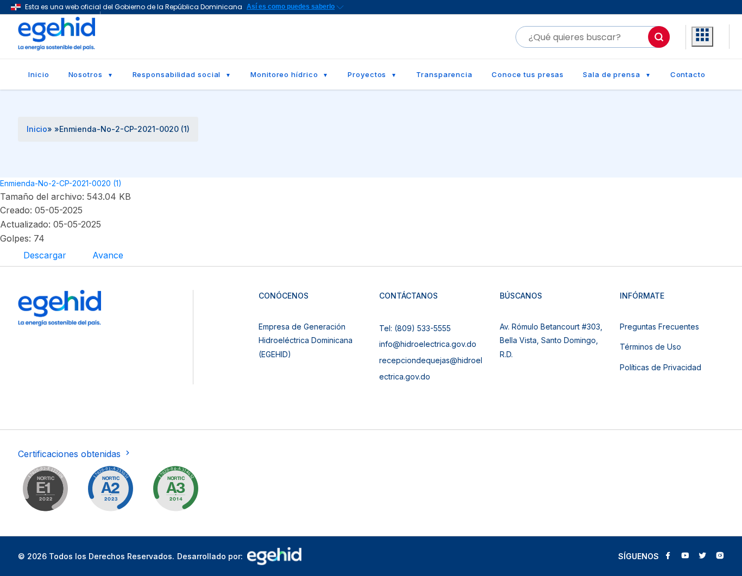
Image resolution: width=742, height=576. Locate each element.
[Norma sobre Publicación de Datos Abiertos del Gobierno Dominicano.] (175, 490)
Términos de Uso (650, 346)
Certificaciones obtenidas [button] (70, 453)
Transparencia (444, 74)
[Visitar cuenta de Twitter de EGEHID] (702, 556)
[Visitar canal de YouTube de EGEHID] (685, 556)
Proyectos (367, 74)
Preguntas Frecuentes (659, 326)
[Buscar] (659, 37)
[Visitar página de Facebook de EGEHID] (667, 556)
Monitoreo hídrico (284, 74)
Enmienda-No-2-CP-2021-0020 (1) (61, 183)
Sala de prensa (611, 74)
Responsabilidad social (177, 74)
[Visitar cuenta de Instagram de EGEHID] (719, 556)
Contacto (688, 74)
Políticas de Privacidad (660, 367)
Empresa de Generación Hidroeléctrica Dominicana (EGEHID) (306, 340)
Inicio (38, 74)
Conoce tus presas (528, 74)
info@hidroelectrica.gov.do (427, 344)
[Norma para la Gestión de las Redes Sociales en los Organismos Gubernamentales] (45, 490)
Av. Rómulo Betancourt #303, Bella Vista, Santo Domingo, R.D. (551, 340)
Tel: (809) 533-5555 (415, 328)
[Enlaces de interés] (702, 37)
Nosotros (85, 74)
